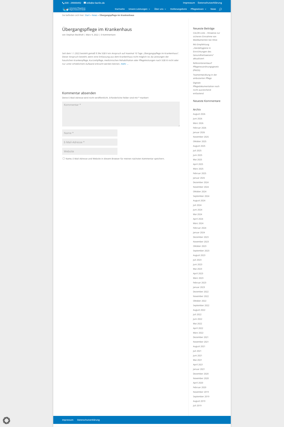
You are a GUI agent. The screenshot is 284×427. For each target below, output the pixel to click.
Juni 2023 (197, 264)
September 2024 (201, 196)
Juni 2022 (197, 319)
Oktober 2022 (199, 300)
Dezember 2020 (201, 373)
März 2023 (198, 278)
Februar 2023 (199, 282)
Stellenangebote (178, 9)
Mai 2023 (197, 268)
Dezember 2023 (201, 237)
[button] (6, 420)
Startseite (120, 9)
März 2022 (198, 332)
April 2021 (198, 364)
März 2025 (198, 168)
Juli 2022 (197, 314)
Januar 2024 (199, 232)
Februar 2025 (199, 173)
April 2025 (198, 164)
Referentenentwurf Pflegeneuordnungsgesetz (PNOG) (206, 67)
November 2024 (201, 186)
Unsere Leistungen (138, 9)
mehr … (124, 63)
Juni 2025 (197, 155)
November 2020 (201, 378)
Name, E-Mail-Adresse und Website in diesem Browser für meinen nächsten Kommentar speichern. (115, 158)
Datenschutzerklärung (210, 3)
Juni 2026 (197, 118)
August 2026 (199, 114)
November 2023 (201, 241)
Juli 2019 (197, 405)
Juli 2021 (197, 350)
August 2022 (199, 310)
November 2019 (201, 391)
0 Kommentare (108, 34)
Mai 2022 (197, 323)
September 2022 (201, 305)
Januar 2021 (199, 369)
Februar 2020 (199, 387)
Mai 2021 (197, 360)
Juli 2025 (197, 150)
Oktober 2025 (199, 141)
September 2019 (201, 396)
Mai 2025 (197, 159)
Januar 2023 (199, 287)
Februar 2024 (199, 227)
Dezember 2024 (201, 182)
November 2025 (201, 136)
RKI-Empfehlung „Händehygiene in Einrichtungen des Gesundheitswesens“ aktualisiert (203, 51)
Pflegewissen (197, 9)
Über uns (158, 9)
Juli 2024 (197, 205)
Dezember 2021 (201, 337)
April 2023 (198, 273)
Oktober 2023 (199, 246)
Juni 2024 (197, 209)
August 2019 (199, 401)
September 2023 (201, 250)
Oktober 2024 (199, 191)
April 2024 (198, 218)
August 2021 (199, 346)
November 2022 (201, 296)
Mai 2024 (197, 214)
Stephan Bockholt (75, 34)
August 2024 (199, 200)
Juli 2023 (197, 259)
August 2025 (199, 146)
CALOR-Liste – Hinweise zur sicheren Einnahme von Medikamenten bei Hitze (206, 36)
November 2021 (201, 341)
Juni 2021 (197, 355)
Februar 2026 (199, 127)
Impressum (189, 3)
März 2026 (198, 123)
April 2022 (198, 328)
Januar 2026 (199, 132)
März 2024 (198, 223)
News (213, 9)
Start (87, 15)
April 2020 (198, 382)
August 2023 (199, 255)
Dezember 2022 (201, 291)
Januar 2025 (199, 177)
